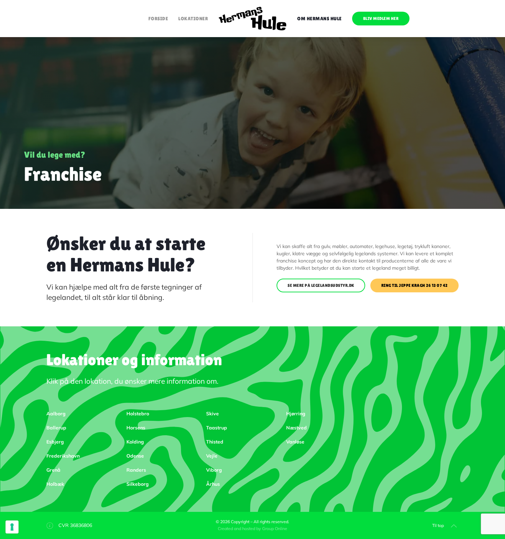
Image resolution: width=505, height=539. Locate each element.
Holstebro (137, 414)
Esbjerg (55, 442)
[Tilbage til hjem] (252, 18)
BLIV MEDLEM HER (381, 18)
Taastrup (216, 428)
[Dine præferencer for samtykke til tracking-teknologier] (12, 527)
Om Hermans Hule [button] (319, 18)
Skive (212, 414)
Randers (136, 470)
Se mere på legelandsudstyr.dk (321, 285)
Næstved (296, 428)
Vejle (211, 456)
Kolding (135, 442)
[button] (454, 526)
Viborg (214, 470)
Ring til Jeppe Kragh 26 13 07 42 (414, 285)
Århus (213, 484)
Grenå (53, 470)
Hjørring (295, 414)
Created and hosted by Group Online (252, 528)
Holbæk (55, 484)
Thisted (214, 442)
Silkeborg (137, 484)
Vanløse (295, 442)
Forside (158, 18)
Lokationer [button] (193, 18)
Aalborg (56, 414)
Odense (135, 456)
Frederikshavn (63, 456)
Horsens (135, 428)
